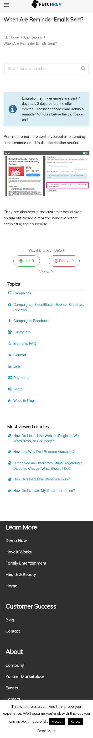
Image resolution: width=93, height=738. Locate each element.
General (19, 355)
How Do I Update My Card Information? (44, 491)
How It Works (18, 551)
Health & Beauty (20, 574)
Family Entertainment (25, 563)
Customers (22, 332)
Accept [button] (57, 721)
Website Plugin (24, 400)
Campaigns (33, 37)
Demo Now (16, 540)
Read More (46, 730)
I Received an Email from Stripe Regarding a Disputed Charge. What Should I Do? (48, 465)
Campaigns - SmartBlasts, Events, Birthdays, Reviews (48, 307)
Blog (9, 619)
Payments (21, 378)
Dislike (66, 261)
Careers (12, 698)
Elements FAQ (24, 343)
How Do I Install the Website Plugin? (41, 479)
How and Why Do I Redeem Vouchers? (44, 452)
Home (11, 585)
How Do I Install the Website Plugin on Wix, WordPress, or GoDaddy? (46, 438)
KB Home (12, 37)
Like (28, 261)
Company (14, 665)
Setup (17, 389)
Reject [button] (75, 721)
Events (11, 687)
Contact (12, 630)
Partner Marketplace (24, 676)
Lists (17, 366)
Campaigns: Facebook (31, 321)
